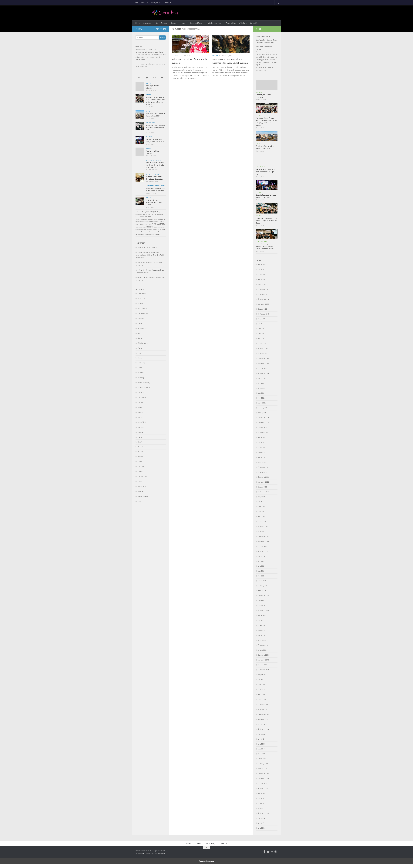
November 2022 (263, 482)
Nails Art (140, 442)
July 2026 (261, 269)
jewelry (141, 221)
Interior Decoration (214, 23)
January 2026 (262, 294)
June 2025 (261, 329)
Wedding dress (145, 232)
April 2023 (261, 457)
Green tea (152, 217)
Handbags (141, 378)
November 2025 (263, 304)
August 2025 (262, 319)
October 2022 (262, 487)
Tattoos (140, 472)
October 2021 (262, 546)
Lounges (162, 186)
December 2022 (263, 477)
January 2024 (262, 413)
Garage (140, 358)
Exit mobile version (206, 861)
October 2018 (262, 724)
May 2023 (261, 452)
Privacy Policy (155, 3)
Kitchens (148, 83)
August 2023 (262, 438)
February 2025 (263, 349)
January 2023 (262, 472)
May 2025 (261, 334)
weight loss (144, 234)
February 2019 (263, 704)
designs (159, 214)
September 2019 (263, 670)
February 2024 (263, 408)
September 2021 (263, 551)
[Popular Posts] (147, 77)
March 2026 (262, 284)
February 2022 (263, 526)
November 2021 (263, 541)
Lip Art (140, 417)
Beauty (144, 212)
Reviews (140, 457)
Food (183, 23)
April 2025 (261, 339)
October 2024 (262, 368)
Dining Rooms (142, 328)
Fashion (174, 23)
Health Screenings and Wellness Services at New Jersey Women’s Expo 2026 (265, 246)
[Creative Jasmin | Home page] (165, 13)
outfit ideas (143, 227)
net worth (158, 224)
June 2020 (261, 625)
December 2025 (263, 299)
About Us (144, 3)
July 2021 (261, 561)
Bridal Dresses (142, 308)
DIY (157, 23)
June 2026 (261, 274)
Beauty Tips (142, 299)
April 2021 (261, 576)
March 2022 (262, 522)
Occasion (138, 227)
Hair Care (158, 217)
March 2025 (262, 344)
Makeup (140, 432)
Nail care (162, 221)
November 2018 (263, 719)
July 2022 (261, 502)
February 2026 (263, 289)
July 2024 (261, 383)
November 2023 (263, 423)
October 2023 (262, 428)
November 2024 (263, 363)
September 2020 (263, 610)
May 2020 (261, 630)
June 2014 (261, 828)
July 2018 (261, 739)
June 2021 (261, 566)
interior (137, 221)
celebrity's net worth (141, 214)
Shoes (140, 462)
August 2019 (262, 675)
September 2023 (263, 433)
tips (142, 229)
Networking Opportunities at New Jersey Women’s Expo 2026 (155, 127)
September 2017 (263, 788)
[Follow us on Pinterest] (164, 29)
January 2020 (262, 650)
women (149, 234)
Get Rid (140, 368)
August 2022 (262, 497)
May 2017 (261, 808)
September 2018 (263, 729)
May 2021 (261, 571)
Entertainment (142, 343)
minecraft (156, 221)
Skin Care (141, 467)
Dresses (164, 23)
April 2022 (261, 517)
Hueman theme (161, 853)
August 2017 (262, 793)
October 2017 (262, 783)
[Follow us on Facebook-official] (154, 29)
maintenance (150, 221)
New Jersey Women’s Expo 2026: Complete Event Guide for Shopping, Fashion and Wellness (150, 255)
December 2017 (263, 774)
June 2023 (261, 447)
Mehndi (140, 437)
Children (148, 214)
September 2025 (263, 314)
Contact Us (167, 3)
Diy (162, 214)
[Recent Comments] (154, 77)
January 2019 (262, 709)
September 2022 (263, 492)
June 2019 (261, 685)
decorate (154, 214)
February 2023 (263, 467)
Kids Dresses (142, 397)
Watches (140, 491)
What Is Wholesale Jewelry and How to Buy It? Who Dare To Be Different (155, 165)
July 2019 (261, 680)
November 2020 (263, 601)
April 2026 (261, 279)
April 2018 (261, 754)
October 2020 (262, 606)
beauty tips (150, 212)
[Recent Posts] (139, 77)
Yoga (139, 501)
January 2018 (262, 769)
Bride (164, 212)
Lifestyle (140, 412)
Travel (148, 111)
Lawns (140, 407)
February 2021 (263, 586)
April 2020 (261, 635)
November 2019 (263, 660)
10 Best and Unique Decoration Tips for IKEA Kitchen (154, 202)
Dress (137, 217)
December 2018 (263, 714)
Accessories (147, 23)
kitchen (145, 221)
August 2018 (262, 734)
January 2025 (262, 353)
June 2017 (261, 803)
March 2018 (262, 759)
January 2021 (262, 591)
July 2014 (261, 823)
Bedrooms (141, 304)
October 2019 (262, 665)
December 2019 (263, 655)
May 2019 (261, 690)
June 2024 (261, 388)
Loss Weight (142, 422)
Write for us (243, 23)
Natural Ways (148, 224)
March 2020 (262, 640)
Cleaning (140, 323)
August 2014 (262, 818)
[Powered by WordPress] (143, 853)
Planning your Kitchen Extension (148, 247)
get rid (147, 216)
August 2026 (262, 265)
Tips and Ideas (231, 23)
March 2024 (262, 403)
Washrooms (142, 486)
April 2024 (261, 398)
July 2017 (261, 798)
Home (136, 3)
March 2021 (262, 581)
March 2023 (262, 462)
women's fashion (155, 234)
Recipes (149, 226)
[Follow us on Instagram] (161, 29)
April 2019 (261, 695)
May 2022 (261, 512)
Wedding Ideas (143, 496)
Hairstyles (139, 219)
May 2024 (261, 393)
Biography (159, 212)
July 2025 (261, 324)
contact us (143, 66)
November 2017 (263, 779)
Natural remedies (140, 224)
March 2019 (262, 699)
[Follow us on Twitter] (157, 29)
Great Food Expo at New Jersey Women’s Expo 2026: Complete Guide (266, 220)
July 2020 (261, 620)
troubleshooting (151, 229)
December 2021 (263, 536)
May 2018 (261, 749)
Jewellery (158, 160)
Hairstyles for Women (147, 219)
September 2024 (263, 373)
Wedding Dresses (153, 232)
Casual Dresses (143, 313)
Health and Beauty (196, 23)
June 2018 (261, 744)
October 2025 (262, 309)
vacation (157, 229)
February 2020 (263, 645)
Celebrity (149, 137)
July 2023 (261, 442)
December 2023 (263, 418)
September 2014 (263, 813)
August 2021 (262, 556)
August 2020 (262, 615)
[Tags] (162, 77)
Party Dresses (142, 447)
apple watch (139, 212)
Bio (156, 212)
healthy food (157, 219)
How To (162, 219)
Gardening (141, 363)
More (265, 70)
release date (157, 227)
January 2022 (262, 531)
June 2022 (261, 507)
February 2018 (263, 764)
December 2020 (263, 596)
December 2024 (263, 358)
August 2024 (262, 378)
